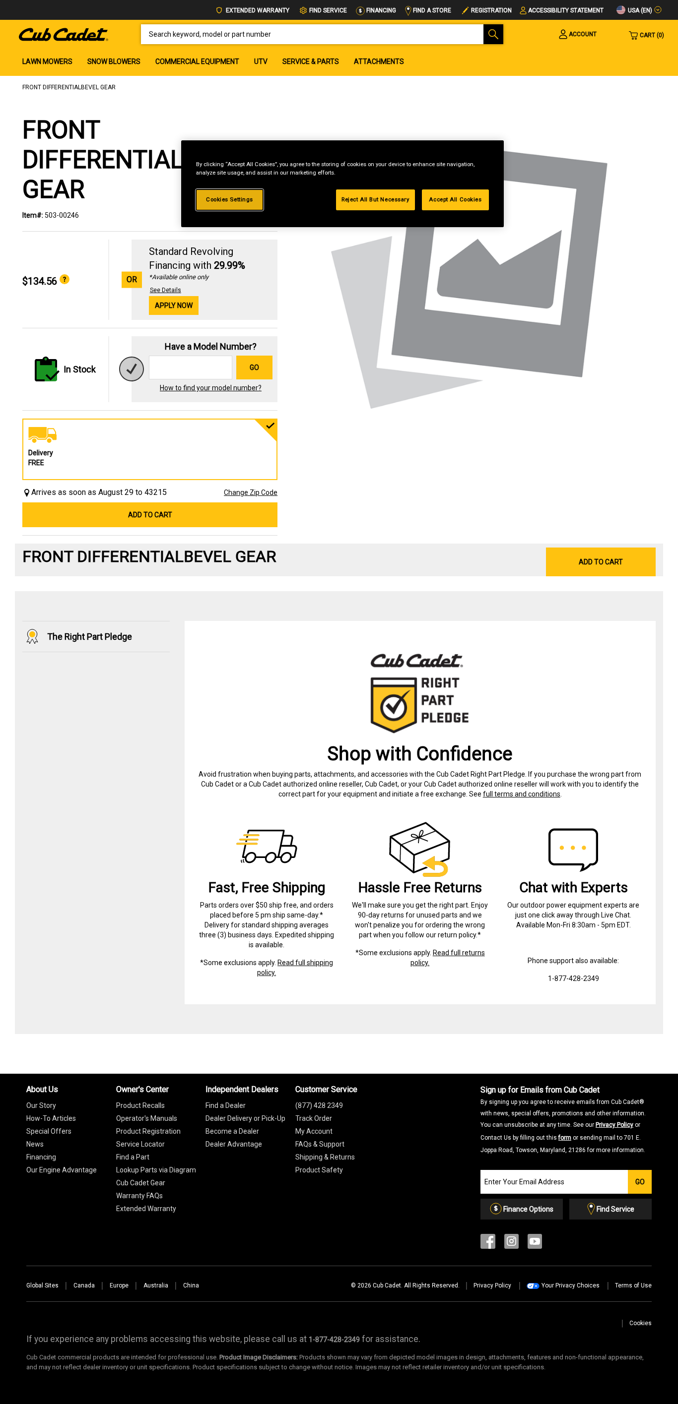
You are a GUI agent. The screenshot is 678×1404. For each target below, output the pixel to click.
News (35, 1144)
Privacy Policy (614, 1124)
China (191, 1285)
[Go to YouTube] (535, 1243)
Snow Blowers (113, 61)
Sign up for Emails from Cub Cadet (563, 1119)
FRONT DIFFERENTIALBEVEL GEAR (69, 87)
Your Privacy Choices (571, 1285)
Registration (491, 10)
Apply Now (174, 305)
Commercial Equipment (197, 61)
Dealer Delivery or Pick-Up (245, 1118)
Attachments (379, 61)
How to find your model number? (211, 388)
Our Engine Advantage (61, 1170)
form (564, 1137)
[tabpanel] (471, 271)
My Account (314, 1131)
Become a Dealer (232, 1131)
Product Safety (319, 1170)
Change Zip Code (250, 492)
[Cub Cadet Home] (63, 34)
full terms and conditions (521, 794)
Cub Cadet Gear (140, 1183)
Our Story (41, 1105)
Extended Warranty (256, 10)
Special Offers (48, 1131)
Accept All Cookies (455, 199)
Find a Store (431, 10)
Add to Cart (150, 515)
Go (254, 367)
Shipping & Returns (325, 1157)
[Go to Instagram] (511, 1243)
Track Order (313, 1118)
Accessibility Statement (566, 10)
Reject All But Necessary (375, 199)
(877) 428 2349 (319, 1105)
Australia (155, 1285)
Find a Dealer (225, 1105)
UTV (261, 61)
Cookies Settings (229, 199)
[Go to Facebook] (487, 1243)
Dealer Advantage (233, 1144)
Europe (119, 1285)
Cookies (640, 1323)
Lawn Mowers (47, 61)
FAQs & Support (319, 1144)
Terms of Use (633, 1285)
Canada (84, 1285)
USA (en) (639, 10)
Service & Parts (310, 61)
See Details (165, 290)
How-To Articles (51, 1118)
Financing (380, 10)
